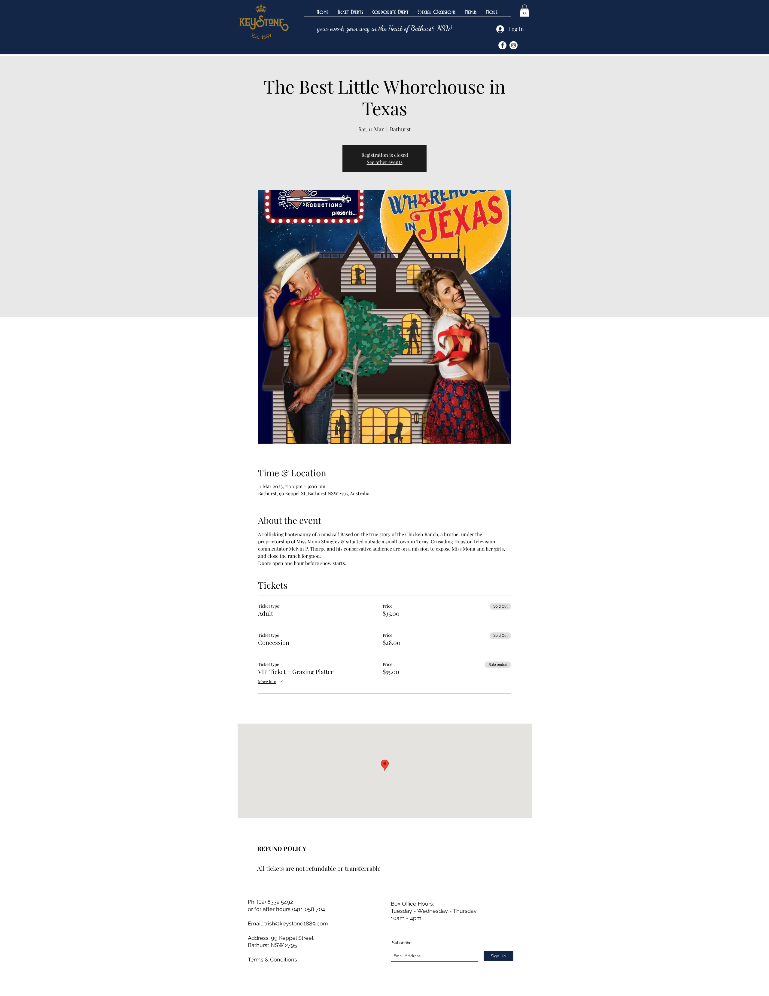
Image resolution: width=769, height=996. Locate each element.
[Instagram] (513, 45)
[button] (524, 11)
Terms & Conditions (272, 959)
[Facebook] (502, 45)
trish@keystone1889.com (296, 923)
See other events (385, 162)
